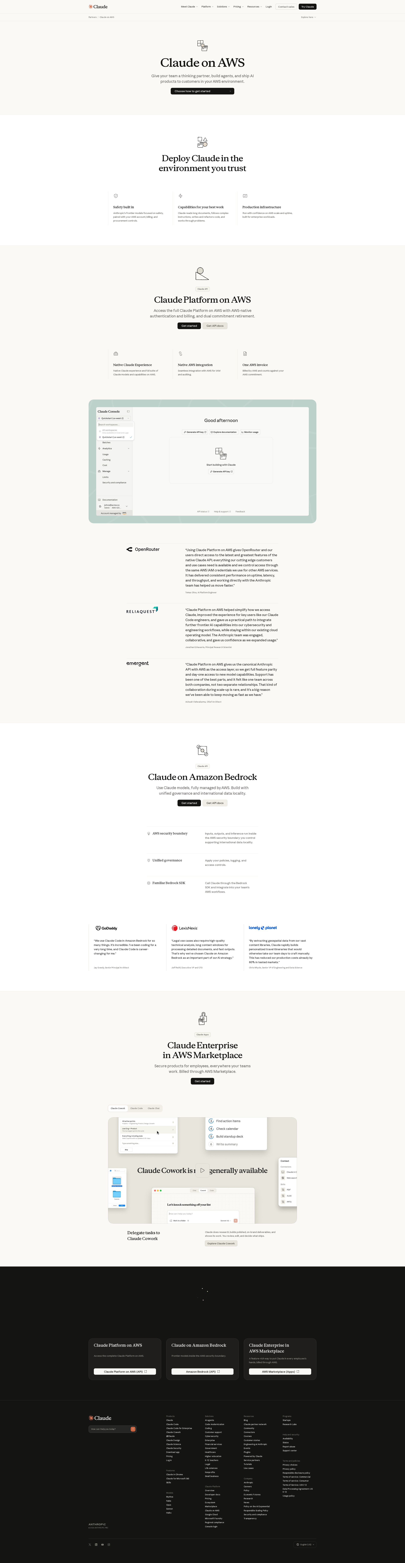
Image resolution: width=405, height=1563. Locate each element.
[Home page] (98, 6)
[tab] (118, 1108)
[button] (189, 6)
